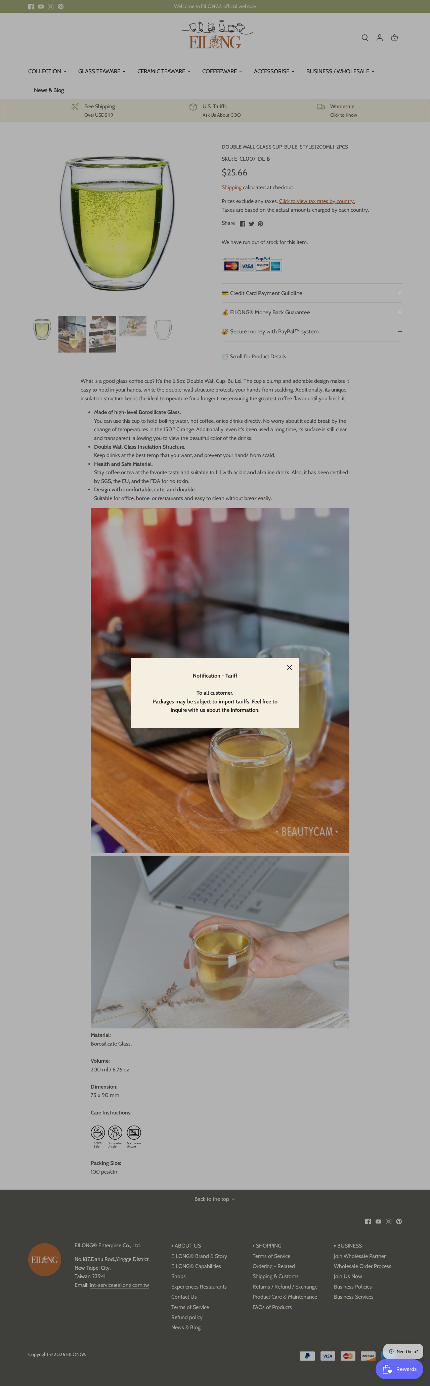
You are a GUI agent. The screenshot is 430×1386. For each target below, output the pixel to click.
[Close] (289, 667)
